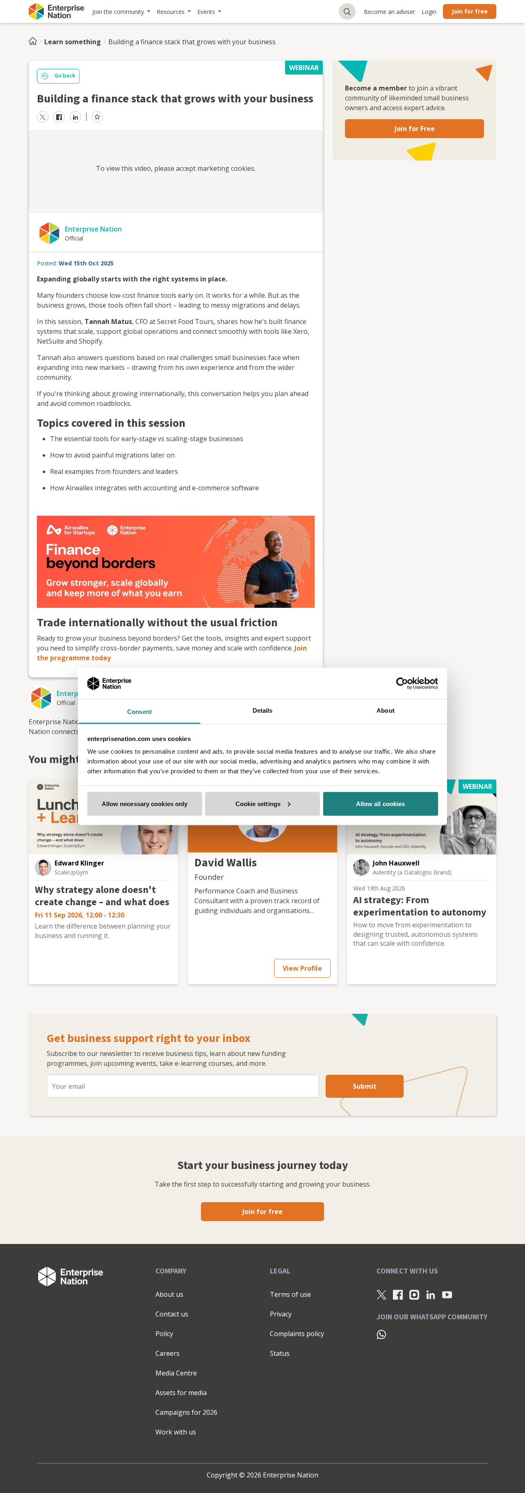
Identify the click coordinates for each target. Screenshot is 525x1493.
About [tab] (386, 710)
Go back (65, 76)
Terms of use (290, 1294)
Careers (167, 1353)
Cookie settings (258, 803)
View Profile (302, 968)
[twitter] (42, 116)
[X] (381, 1294)
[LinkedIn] (431, 1294)
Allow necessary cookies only (145, 803)
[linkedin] (75, 116)
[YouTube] (447, 1294)
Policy (164, 1333)
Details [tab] (263, 710)
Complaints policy (297, 1333)
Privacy (281, 1314)
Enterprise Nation (93, 228)
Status (280, 1353)
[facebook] (59, 116)
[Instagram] (414, 1294)
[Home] (35, 42)
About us (169, 1294)
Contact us (171, 1314)
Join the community (118, 12)
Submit (365, 1086)
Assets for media (181, 1392)
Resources (171, 12)
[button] (43, 867)
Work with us (175, 1431)
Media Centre (176, 1372)
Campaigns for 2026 (186, 1412)
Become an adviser (389, 12)
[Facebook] (398, 1294)
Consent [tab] (139, 711)
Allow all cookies (380, 803)
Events (206, 12)
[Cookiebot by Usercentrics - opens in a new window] (402, 683)
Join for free (470, 11)
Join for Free (415, 128)
